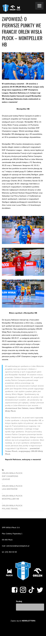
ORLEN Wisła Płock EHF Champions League (12, 476)
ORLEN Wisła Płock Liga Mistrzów (12, 487)
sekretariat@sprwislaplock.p (17, 546)
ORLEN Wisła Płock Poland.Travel (12, 507)
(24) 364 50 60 (11, 552)
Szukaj (19, 601)
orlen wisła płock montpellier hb (12, 497)
